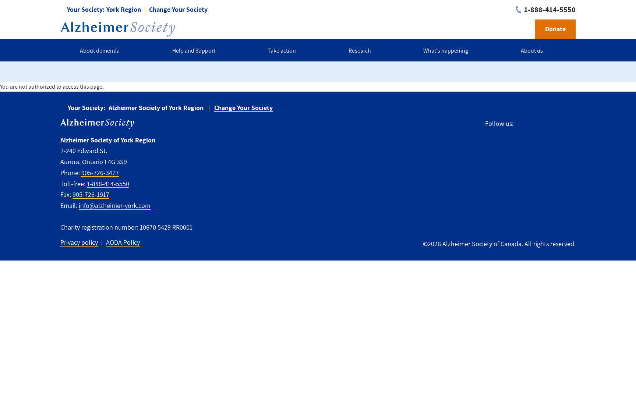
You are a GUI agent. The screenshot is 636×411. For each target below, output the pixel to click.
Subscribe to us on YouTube (570, 124)
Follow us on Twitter (536, 124)
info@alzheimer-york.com (115, 205)
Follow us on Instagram (553, 124)
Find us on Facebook (522, 124)
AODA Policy (123, 242)
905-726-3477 (100, 173)
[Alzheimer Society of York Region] (117, 29)
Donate (555, 29)
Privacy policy (79, 242)
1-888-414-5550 (108, 184)
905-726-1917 (91, 194)
